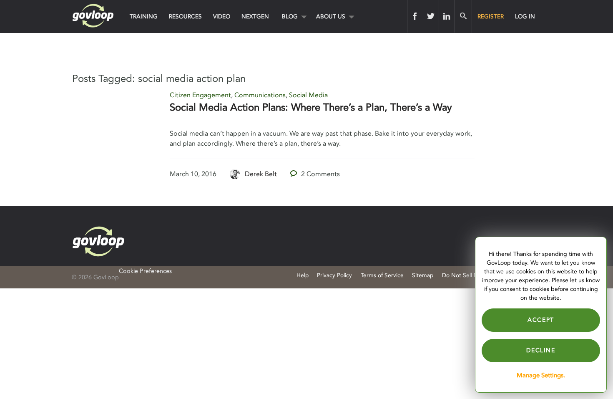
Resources (185, 16)
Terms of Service (382, 275)
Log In (525, 16)
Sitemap (422, 275)
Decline (540, 350)
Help (302, 275)
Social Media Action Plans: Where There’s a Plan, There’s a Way (311, 107)
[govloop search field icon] (463, 16)
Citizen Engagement (200, 95)
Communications (260, 95)
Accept (541, 320)
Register (490, 16)
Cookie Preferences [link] (145, 271)
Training (144, 16)
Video (221, 16)
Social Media (308, 95)
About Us (330, 16)
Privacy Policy (334, 275)
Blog (290, 16)
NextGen (255, 16)
